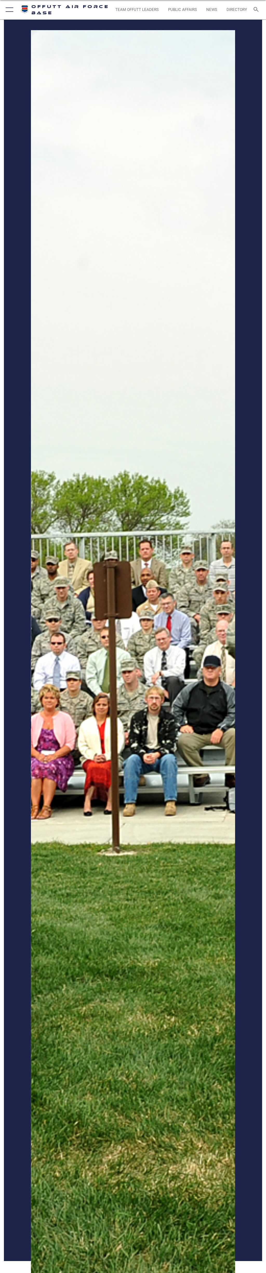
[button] (8, 9)
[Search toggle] (257, 10)
